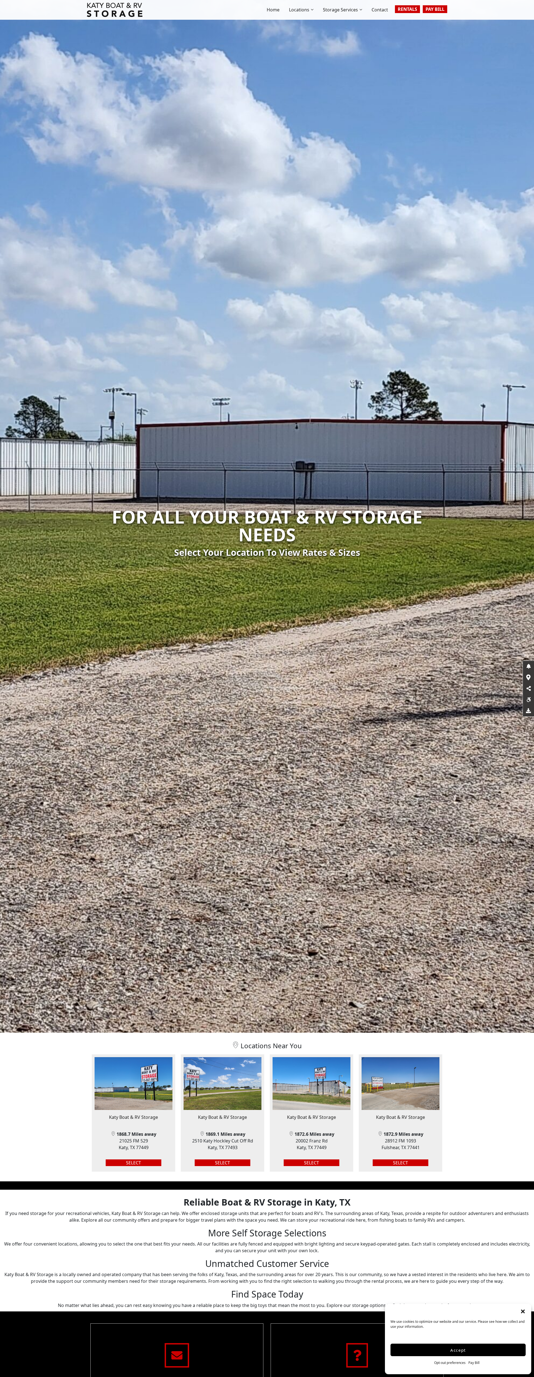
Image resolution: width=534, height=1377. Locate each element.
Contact (380, 10)
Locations (299, 10)
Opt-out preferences (450, 1362)
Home (273, 10)
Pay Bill (473, 1362)
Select (133, 1163)
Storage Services (340, 10)
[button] (523, 1311)
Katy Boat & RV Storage (133, 1117)
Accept (458, 1350)
